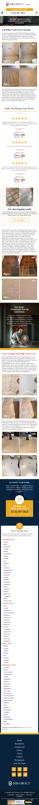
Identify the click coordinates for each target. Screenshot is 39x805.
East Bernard (7, 553)
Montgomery (7, 688)
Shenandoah (7, 710)
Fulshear (6, 558)
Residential (19, 744)
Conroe (6, 670)
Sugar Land (7, 594)
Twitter (25, 769)
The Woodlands (8, 719)
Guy (5, 561)
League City (7, 631)
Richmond (7, 582)
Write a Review (2, 13)
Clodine (6, 549)
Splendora (6, 712)
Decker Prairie (8, 674)
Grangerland (7, 679)
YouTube (14, 774)
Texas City (7, 639)
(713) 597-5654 (18, 13)
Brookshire (7, 546)
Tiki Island (7, 641)
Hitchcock (7, 624)
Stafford (6, 591)
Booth (5, 544)
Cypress (6, 648)
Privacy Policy (20, 794)
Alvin (5, 606)
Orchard (6, 577)
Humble (6, 653)
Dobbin (6, 677)
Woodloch (7, 724)
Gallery (19, 750)
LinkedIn (20, 774)
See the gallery (19, 220)
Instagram (14, 769)
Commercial (19, 747)
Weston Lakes (8, 601)
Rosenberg (7, 584)
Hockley (6, 681)
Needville (6, 575)
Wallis (5, 598)
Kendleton (7, 568)
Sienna (6, 586)
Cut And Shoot (8, 672)
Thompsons (7, 596)
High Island (7, 622)
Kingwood (7, 684)
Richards (6, 707)
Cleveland (6, 667)
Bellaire (6, 646)
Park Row (6, 579)
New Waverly (8, 693)
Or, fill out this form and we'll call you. (19, 514)
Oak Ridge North (9, 695)
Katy (5, 565)
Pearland (6, 660)
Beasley (6, 542)
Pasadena (6, 658)
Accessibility (11, 794)
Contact (19, 757)
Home (19, 740)
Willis (5, 721)
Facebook (20, 769)
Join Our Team (19, 763)
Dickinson (7, 615)
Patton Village (8, 700)
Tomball (6, 662)
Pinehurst (6, 702)
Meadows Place (8, 570)
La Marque (7, 629)
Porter (5, 705)
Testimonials (19, 760)
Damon (6, 551)
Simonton (6, 589)
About (19, 753)
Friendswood (7, 617)
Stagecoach (7, 717)
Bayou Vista (7, 610)
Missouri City (7, 572)
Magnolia (6, 686)
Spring (5, 714)
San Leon (6, 634)
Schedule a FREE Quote (19, 9)
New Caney (7, 691)
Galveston (6, 620)
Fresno (6, 556)
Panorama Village (9, 698)
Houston (6, 563)
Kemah (6, 627)
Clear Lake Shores (9, 613)
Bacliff (6, 608)
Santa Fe (6, 636)
